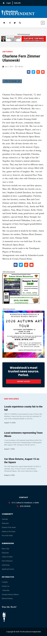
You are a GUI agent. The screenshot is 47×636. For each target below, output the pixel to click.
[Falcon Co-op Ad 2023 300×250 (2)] (21, 302)
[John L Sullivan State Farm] (23, 40)
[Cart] (4, 22)
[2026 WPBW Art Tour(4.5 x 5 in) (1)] (23, 356)
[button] (36, 23)
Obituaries (7, 52)
